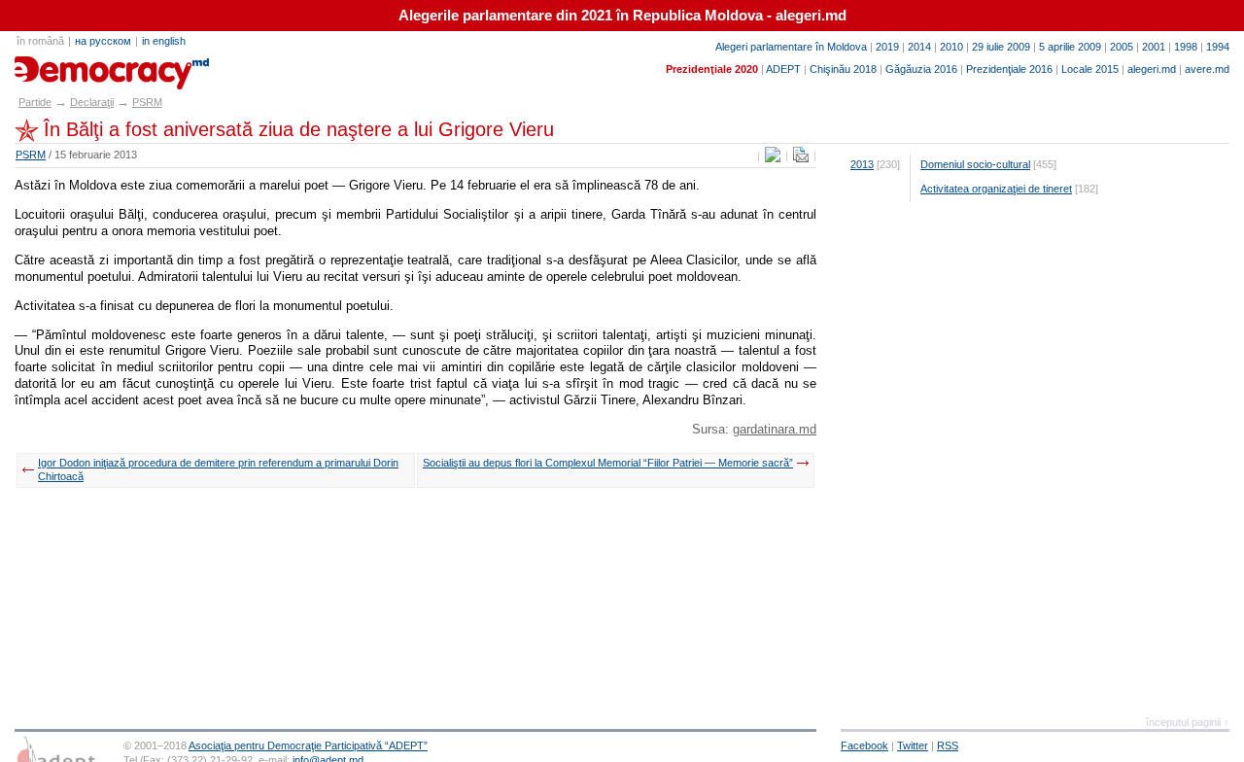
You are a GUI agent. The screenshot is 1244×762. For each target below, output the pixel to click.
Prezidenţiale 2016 (1009, 69)
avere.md (1207, 69)
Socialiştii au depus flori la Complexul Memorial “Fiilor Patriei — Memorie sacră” (608, 462)
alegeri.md (1151, 69)
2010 (951, 46)
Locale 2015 (1090, 69)
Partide (35, 102)
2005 (1121, 46)
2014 (919, 46)
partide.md (59, 66)
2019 (887, 46)
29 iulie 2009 (1001, 46)
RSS (947, 745)
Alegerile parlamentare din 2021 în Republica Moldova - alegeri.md (622, 15)
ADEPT (783, 69)
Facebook (864, 745)
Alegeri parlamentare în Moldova (791, 46)
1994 (1217, 46)
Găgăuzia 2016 (921, 69)
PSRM (147, 102)
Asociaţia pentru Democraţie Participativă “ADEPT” (308, 745)
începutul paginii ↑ (1187, 722)
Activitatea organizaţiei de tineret (996, 188)
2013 (862, 164)
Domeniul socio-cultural (975, 164)
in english (164, 41)
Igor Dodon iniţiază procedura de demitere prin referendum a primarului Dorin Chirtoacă (218, 469)
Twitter (912, 745)
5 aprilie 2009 (1070, 46)
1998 (1185, 46)
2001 (1153, 46)
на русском (103, 41)
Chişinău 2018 (843, 69)
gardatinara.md (774, 429)
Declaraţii (92, 102)
